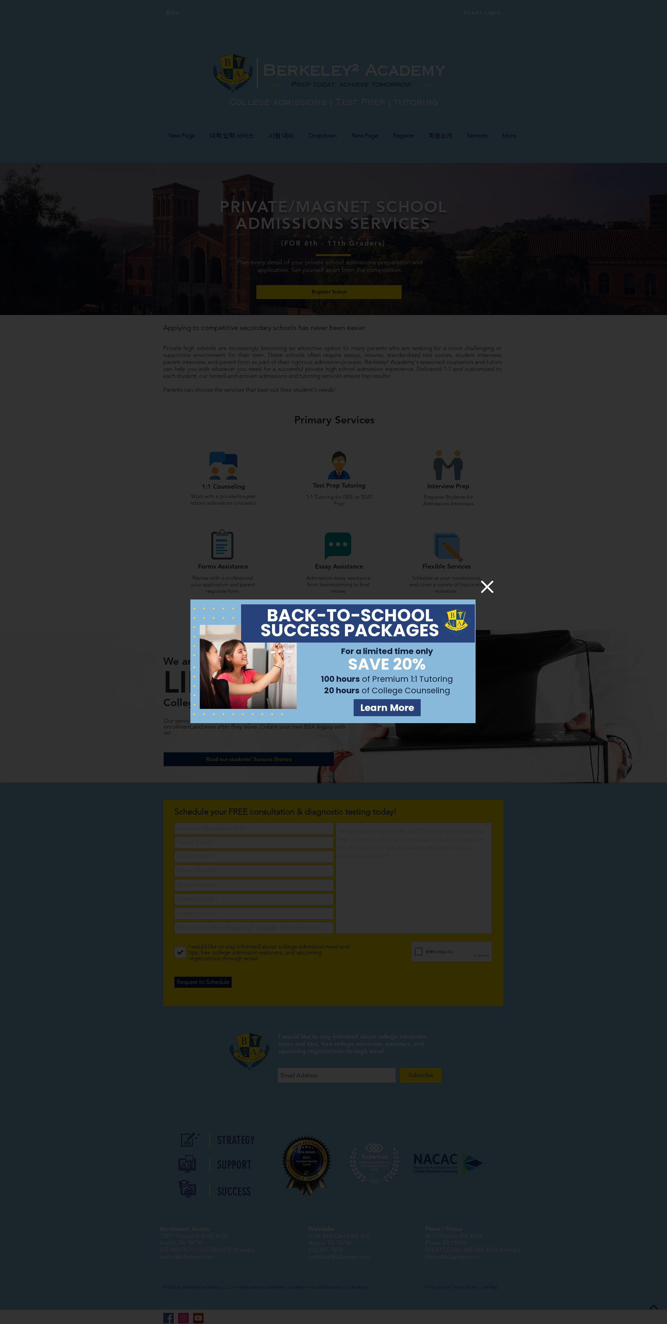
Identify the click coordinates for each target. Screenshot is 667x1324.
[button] (487, 587)
